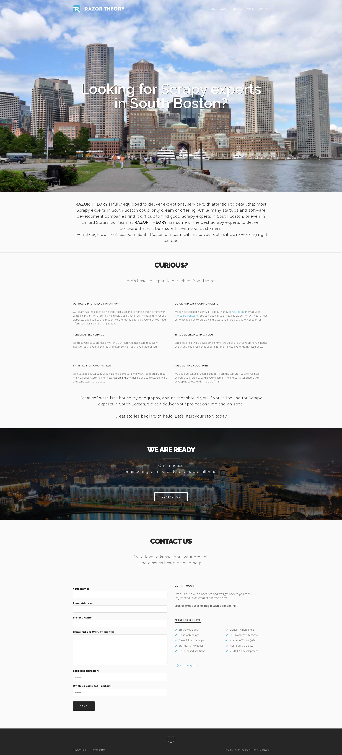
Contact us (171, 496)
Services (237, 8)
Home (212, 8)
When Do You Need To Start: (92, 686)
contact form (236, 311)
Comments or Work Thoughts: (93, 632)
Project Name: (82, 617)
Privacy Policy (80, 749)
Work (250, 8)
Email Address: (83, 603)
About (224, 8)
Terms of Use (98, 749)
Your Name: (81, 588)
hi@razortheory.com (187, 315)
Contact (264, 8)
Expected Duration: (86, 670)
